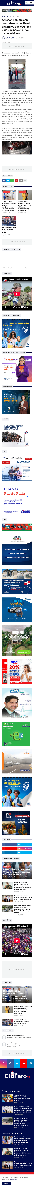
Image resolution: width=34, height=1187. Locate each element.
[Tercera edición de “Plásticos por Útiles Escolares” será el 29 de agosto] (7, 1098)
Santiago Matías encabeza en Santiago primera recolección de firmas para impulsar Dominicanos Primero (22, 909)
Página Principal (7, 16)
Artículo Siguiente (25, 268)
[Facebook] (4, 180)
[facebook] (9, 844)
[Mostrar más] (25, 180)
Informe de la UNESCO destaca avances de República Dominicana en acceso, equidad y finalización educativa (22, 1121)
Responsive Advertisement (17, 46)
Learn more (13, 1179)
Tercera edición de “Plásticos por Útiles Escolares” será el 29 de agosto (22, 1097)
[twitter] (17, 1063)
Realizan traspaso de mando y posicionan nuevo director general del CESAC (23, 897)
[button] (2, 2)
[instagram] (3, 1063)
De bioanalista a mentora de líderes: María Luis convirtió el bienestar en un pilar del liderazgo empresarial (24, 206)
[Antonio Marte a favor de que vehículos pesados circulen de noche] (7, 1022)
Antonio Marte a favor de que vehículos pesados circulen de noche (9, 230)
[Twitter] (8, 180)
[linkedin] (9, 852)
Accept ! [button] (6, 1183)
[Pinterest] (16, 180)
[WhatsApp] (12, 180)
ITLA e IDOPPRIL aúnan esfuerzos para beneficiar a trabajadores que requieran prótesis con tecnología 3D (9, 206)
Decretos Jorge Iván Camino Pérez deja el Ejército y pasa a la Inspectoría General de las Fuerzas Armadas (22, 886)
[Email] (21, 180)
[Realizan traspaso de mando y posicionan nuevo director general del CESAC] (7, 898)
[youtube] (9, 848)
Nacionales (16, 16)
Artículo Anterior (8, 268)
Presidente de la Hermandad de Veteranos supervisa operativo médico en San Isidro (22, 1139)
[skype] (24, 852)
